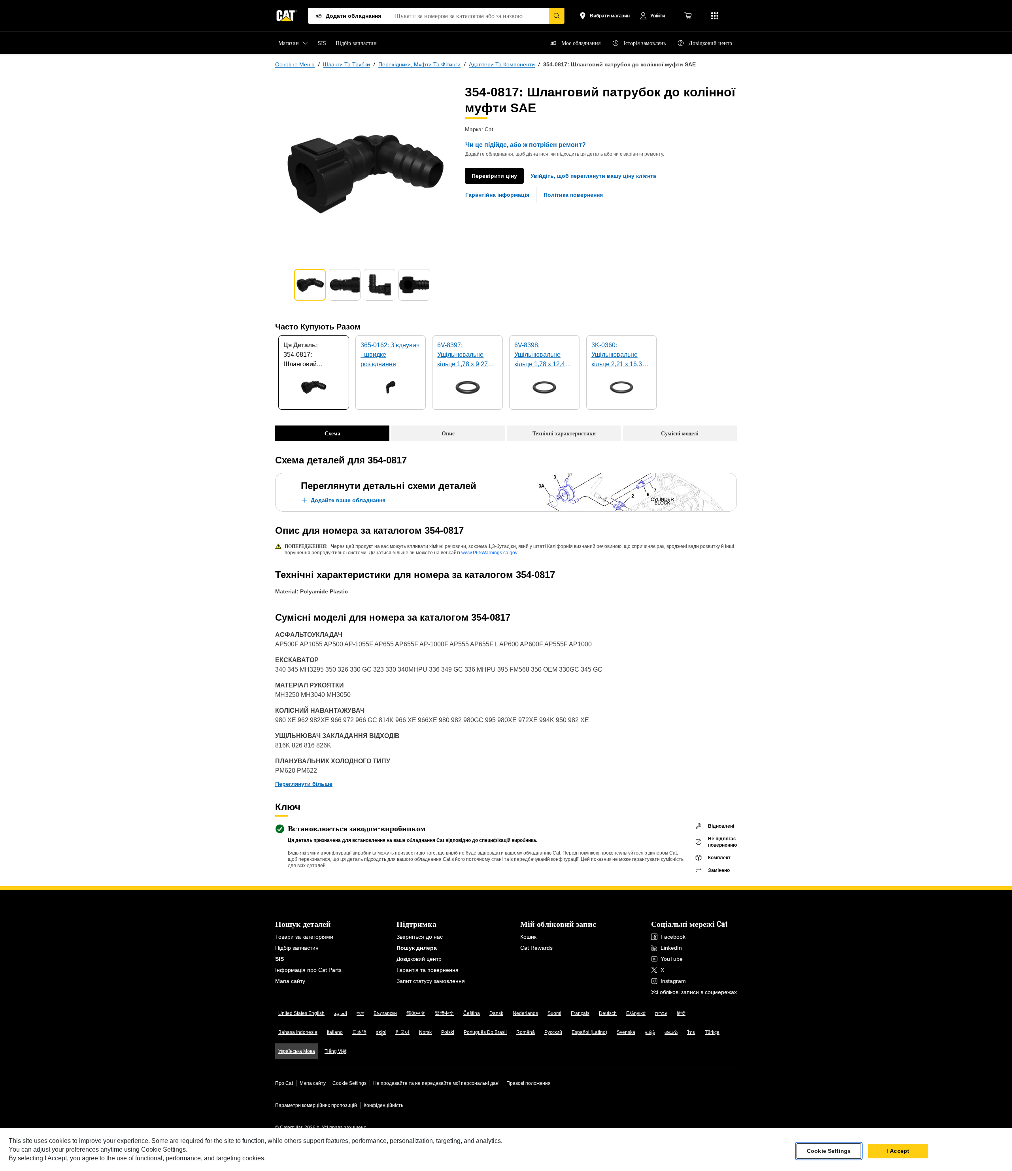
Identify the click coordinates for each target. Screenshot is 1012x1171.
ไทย (691, 1032)
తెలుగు (671, 1032)
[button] (593, 176)
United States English (301, 1013)
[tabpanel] (363, 172)
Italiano (335, 1032)
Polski (447, 1032)
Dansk (496, 1013)
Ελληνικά (636, 1013)
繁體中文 (444, 1013)
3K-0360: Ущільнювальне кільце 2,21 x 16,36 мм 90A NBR (618, 356)
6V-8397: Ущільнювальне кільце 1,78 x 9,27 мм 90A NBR (462, 356)
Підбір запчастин (297, 948)
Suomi (554, 1013)
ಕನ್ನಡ (381, 1032)
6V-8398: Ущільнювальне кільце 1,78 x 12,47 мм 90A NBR (541, 356)
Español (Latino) (589, 1032)
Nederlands (525, 1013)
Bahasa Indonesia (297, 1032)
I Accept (898, 1151)
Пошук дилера (416, 948)
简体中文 (415, 1013)
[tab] (310, 285)
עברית (661, 1013)
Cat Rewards (536, 948)
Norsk (425, 1032)
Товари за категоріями (304, 937)
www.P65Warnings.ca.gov (489, 552)
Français (580, 1013)
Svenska (626, 1032)
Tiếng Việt (335, 1051)
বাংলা (360, 1013)
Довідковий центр (419, 959)
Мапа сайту (290, 981)
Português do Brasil (485, 1032)
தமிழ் (650, 1032)
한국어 (402, 1032)
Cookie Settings (349, 1083)
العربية (340, 1013)
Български (385, 1013)
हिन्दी (681, 1013)
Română (525, 1032)
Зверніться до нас (419, 937)
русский (553, 1032)
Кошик (528, 937)
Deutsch (608, 1013)
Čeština (471, 1013)
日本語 (359, 1032)
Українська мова (296, 1051)
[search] (557, 16)
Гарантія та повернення (427, 970)
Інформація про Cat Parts (308, 970)
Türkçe (712, 1032)
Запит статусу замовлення (430, 981)
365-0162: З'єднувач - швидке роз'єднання (390, 354)
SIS (279, 959)
